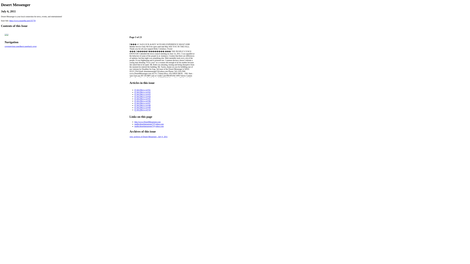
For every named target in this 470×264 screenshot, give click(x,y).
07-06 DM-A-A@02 (142, 92)
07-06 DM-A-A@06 (142, 101)
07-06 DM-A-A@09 (142, 108)
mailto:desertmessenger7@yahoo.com (149, 124)
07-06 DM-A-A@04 (142, 97)
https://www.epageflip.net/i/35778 (22, 21)
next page (24, 46)
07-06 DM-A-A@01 (142, 90)
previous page (14, 46)
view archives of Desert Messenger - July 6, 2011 (148, 137)
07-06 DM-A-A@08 (142, 105)
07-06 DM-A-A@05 (142, 99)
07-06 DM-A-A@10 (142, 110)
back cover (32, 46)
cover (7, 46)
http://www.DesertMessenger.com (147, 122)
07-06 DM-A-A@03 (142, 94)
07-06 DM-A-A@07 (142, 103)
